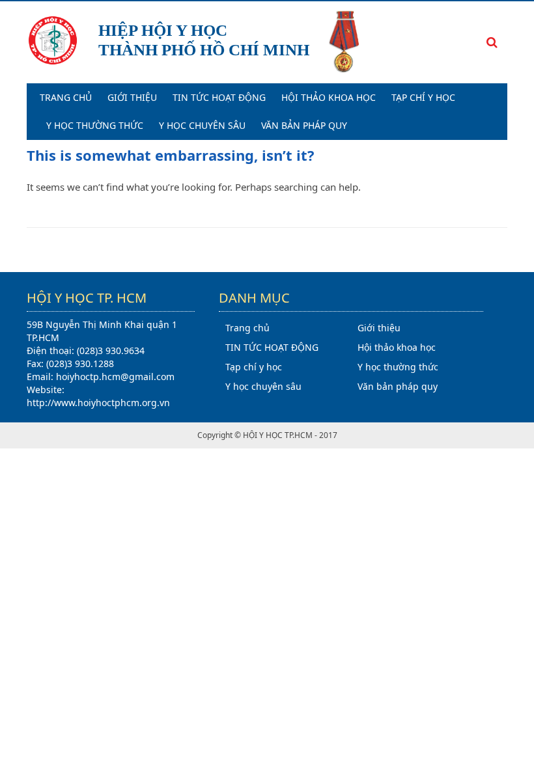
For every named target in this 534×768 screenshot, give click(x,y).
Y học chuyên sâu (202, 125)
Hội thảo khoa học (328, 97)
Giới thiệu (132, 97)
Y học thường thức (94, 125)
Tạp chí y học (423, 97)
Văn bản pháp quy (304, 125)
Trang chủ (66, 97)
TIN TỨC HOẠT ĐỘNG (219, 97)
